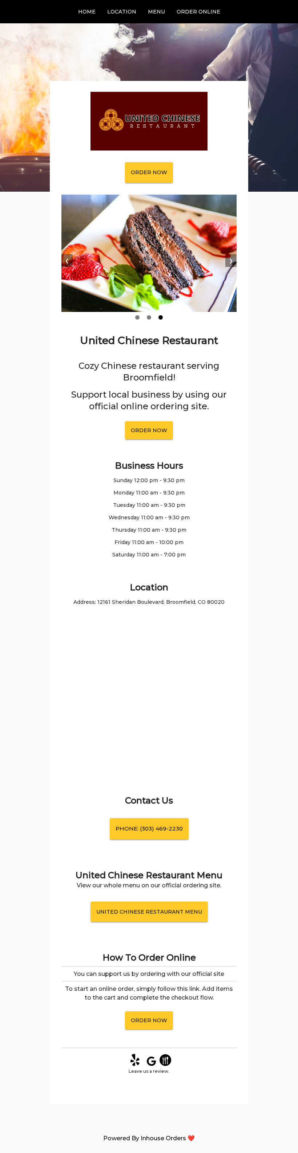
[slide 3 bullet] (160, 318)
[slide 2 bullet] (149, 318)
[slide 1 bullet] (137, 318)
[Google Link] (151, 1064)
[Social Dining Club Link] (165, 1064)
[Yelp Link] (135, 1064)
